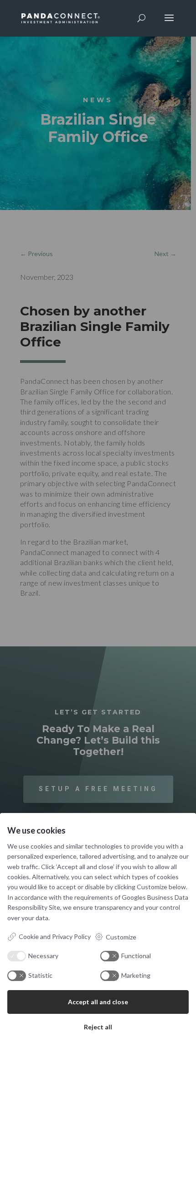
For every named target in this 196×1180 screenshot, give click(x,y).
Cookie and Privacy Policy (55, 936)
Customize (121, 937)
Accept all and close (98, 1002)
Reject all (98, 1027)
